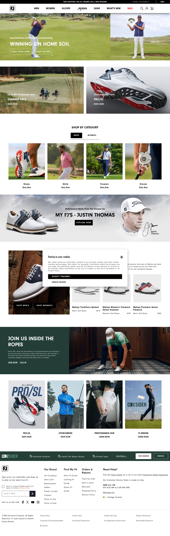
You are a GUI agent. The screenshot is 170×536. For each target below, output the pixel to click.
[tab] (151, 8)
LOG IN (23, 362)
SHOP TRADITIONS (21, 52)
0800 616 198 (109, 485)
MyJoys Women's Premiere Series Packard (116, 308)
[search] (141, 8)
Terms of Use (50, 499)
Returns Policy (88, 495)
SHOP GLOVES (43, 52)
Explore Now (83, 223)
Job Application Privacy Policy (115, 521)
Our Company (50, 475)
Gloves (66, 8)
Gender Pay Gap (110, 516)
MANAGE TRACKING (59, 282)
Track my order (88, 479)
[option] (85, 293)
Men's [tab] (76, 135)
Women (50, 8)
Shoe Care (49, 479)
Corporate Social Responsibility (51, 521)
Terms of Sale (50, 503)
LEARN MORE (104, 437)
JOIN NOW (12, 362)
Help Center (116, 475)
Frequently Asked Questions (155, 475)
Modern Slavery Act (143, 516)
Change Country (114, 497)
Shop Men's (23, 305)
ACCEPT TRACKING (61, 276)
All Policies (44, 526)
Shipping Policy (89, 491)
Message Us (108, 492)
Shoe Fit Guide (70, 475)
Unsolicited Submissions (81, 521)
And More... (121, 456)
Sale (130, 8)
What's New (114, 8)
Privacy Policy (24, 488)
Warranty (86, 487)
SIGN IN (160, 456)
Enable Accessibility (141, 2)
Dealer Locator (51, 491)
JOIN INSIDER (143, 456)
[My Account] (146, 8)
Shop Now (27, 187)
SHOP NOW (13, 104)
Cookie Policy (77, 516)
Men (36, 8)
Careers (47, 495)
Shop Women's (45, 305)
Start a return (88, 483)
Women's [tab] (92, 135)
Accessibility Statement (144, 521)
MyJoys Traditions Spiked (85, 307)
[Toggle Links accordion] (52, 469)
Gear (97, 8)
